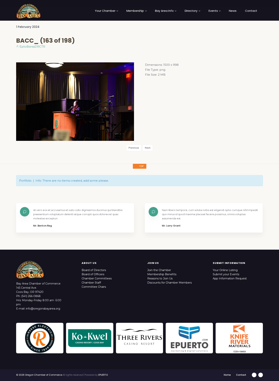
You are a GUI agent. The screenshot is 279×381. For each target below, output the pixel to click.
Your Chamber (105, 11)
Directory (191, 11)
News (232, 11)
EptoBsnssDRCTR (32, 46)
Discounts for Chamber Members (169, 282)
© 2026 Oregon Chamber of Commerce (39, 374)
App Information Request (230, 278)
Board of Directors (94, 270)
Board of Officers (93, 274)
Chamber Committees (97, 278)
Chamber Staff (91, 282)
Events (213, 11)
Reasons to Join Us (160, 278)
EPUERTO (103, 374)
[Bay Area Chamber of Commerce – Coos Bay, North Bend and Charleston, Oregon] (28, 11)
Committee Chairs (94, 286)
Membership (135, 11)
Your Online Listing (225, 270)
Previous (133, 148)
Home (227, 374)
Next (148, 148)
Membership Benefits (161, 274)
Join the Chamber (159, 270)
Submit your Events (226, 274)
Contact (251, 11)
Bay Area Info (164, 11)
